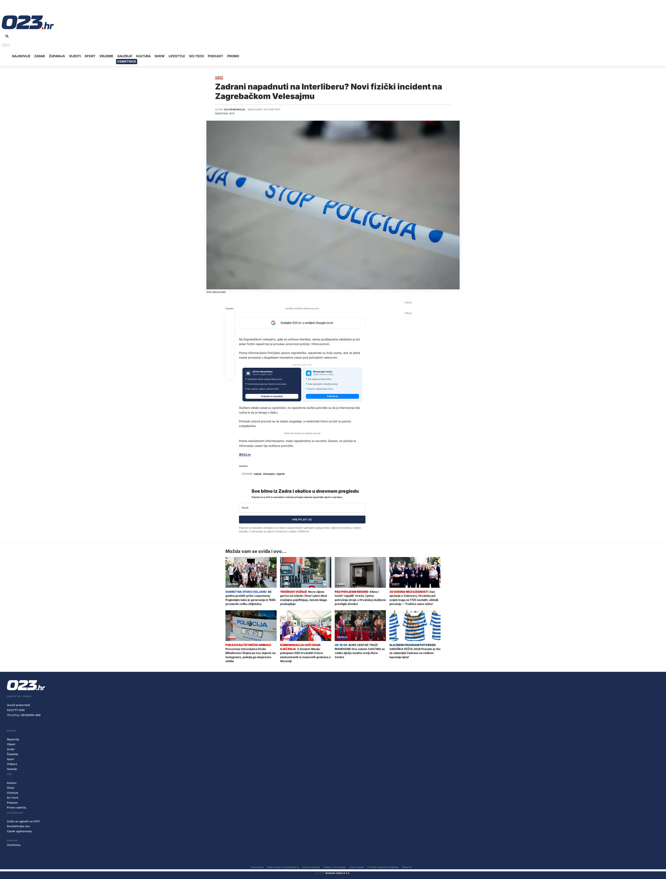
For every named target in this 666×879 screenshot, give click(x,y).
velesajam (269, 473)
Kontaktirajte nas (18, 826)
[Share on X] (229, 324)
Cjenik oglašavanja (19, 831)
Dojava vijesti (356, 867)
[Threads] (36, 8)
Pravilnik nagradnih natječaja (383, 867)
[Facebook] (4, 8)
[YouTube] (9, 8)
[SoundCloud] (25, 8)
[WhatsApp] (31, 8)
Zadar (395, 637)
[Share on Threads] (229, 358)
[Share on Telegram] (229, 349)
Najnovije (13, 739)
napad (257, 473)
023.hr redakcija (234, 109)
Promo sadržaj (16, 807)
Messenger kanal (322, 371)
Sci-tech (12, 797)
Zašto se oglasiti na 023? (23, 821)
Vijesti (219, 77)
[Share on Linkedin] (229, 341)
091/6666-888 (31, 715)
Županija (233, 584)
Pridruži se (332, 396)
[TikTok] (20, 8)
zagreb (280, 473)
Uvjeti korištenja (311, 867)
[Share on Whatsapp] (229, 333)
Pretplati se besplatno (272, 396)
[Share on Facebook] (229, 316)
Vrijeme (12, 764)
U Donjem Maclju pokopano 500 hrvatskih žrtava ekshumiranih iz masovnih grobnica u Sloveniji (305, 655)
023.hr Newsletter (263, 371)
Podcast (12, 802)
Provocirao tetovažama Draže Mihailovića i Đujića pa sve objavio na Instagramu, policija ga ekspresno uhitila (250, 655)
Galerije (12, 769)
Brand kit (407, 867)
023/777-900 (16, 710)
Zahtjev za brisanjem (334, 867)
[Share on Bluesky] (229, 366)
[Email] (229, 374)
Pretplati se (302, 519)
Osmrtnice (14, 845)
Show (10, 787)
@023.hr (245, 454)
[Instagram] (14, 8)
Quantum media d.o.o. (337, 873)
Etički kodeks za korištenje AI (283, 867)
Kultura (11, 783)
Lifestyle (12, 792)
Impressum (257, 867)
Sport (10, 759)
